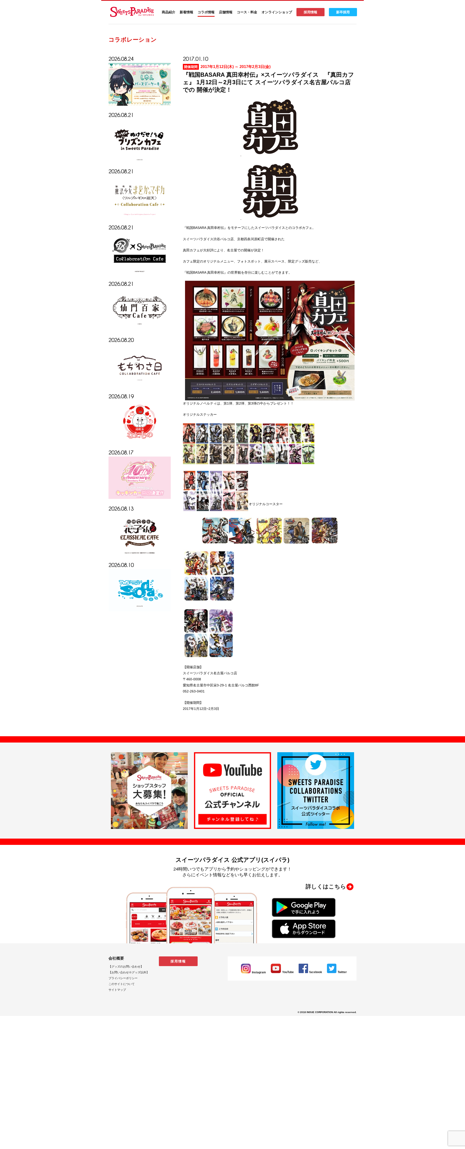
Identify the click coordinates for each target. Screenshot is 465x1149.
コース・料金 (247, 12)
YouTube (288, 972)
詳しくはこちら (326, 886)
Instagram (259, 972)
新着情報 (186, 12)
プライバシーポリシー (123, 978)
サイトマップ (117, 989)
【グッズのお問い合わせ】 (125, 966)
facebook (315, 972)
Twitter (342, 972)
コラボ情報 (206, 12)
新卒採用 (343, 12)
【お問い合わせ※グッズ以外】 (128, 972)
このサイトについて (121, 984)
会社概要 (116, 958)
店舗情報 (225, 12)
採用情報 (310, 12)
